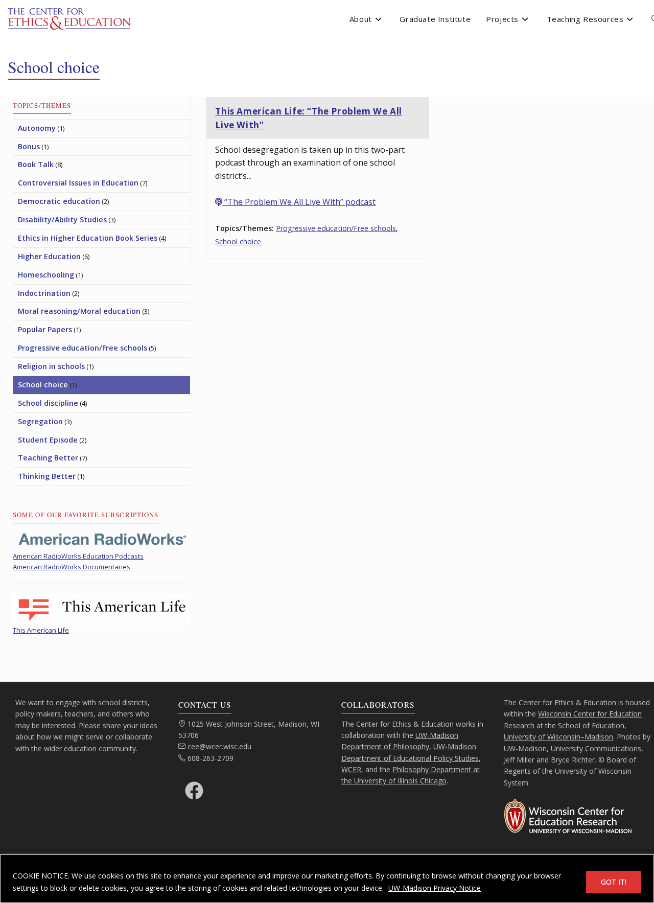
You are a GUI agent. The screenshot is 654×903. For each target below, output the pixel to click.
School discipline (48, 403)
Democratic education (59, 201)
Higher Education (49, 256)
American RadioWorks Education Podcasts (78, 556)
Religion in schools (51, 366)
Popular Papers (45, 329)
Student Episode (48, 440)
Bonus (29, 146)
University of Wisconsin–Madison (558, 737)
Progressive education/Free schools (336, 228)
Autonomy (37, 128)
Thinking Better (47, 476)
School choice (238, 241)
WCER (351, 769)
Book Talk (36, 164)
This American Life (41, 630)
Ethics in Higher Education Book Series (87, 238)
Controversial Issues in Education (78, 183)
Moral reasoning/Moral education (79, 311)
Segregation (40, 421)
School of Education (591, 725)
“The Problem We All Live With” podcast (299, 201)
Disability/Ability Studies (62, 219)
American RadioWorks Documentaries (71, 566)
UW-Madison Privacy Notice (434, 888)
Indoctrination (44, 293)
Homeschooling (46, 275)
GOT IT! (613, 882)
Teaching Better (48, 457)
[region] (327, 878)
